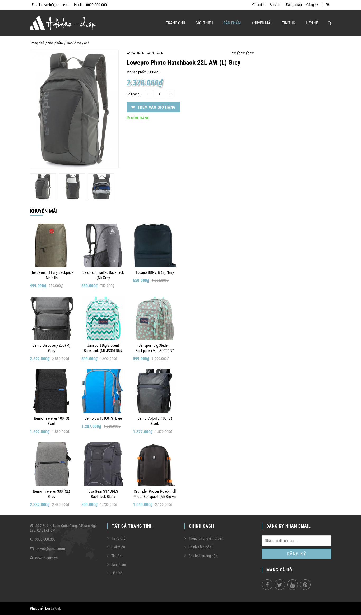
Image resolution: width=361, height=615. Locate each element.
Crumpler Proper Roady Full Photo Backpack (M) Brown (154, 494)
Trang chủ (175, 23)
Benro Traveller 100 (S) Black (51, 421)
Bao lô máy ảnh (78, 43)
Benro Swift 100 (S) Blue (103, 418)
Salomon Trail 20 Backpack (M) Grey (103, 275)
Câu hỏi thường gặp (202, 556)
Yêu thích (258, 5)
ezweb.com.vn (46, 558)
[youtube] (292, 584)
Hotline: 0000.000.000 (90, 5)
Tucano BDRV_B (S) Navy (155, 272)
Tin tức (288, 23)
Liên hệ (312, 23)
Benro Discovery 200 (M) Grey (52, 348)
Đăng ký (312, 5)
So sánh (275, 5)
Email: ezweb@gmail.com (51, 5)
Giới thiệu (204, 23)
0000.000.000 (45, 539)
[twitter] (280, 584)
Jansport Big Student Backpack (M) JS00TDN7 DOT (154, 348)
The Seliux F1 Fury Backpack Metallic (51, 275)
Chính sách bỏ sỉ (200, 547)
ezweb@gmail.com (50, 548)
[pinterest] (305, 584)
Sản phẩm (232, 23)
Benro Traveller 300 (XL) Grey (51, 494)
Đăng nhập (294, 5)
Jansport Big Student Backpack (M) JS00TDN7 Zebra (103, 348)
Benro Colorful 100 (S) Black (154, 421)
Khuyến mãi (261, 23)
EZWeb (56, 608)
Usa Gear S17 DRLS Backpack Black (103, 494)
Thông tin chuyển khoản (205, 538)
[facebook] (267, 584)
